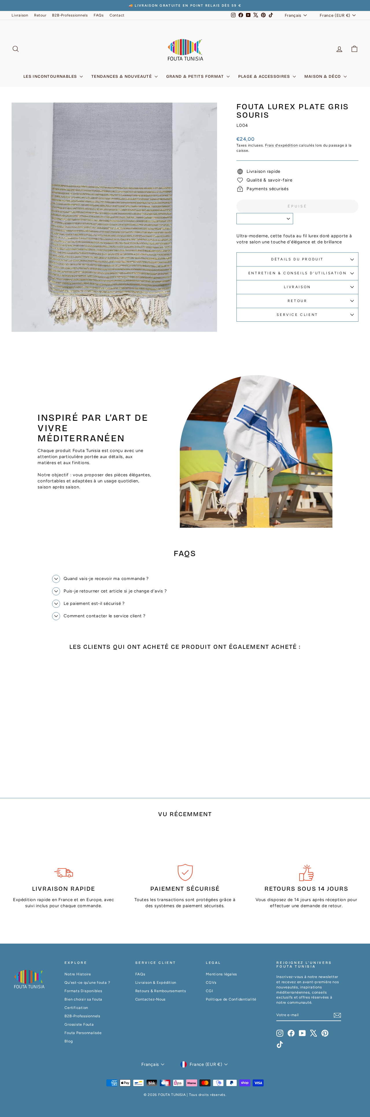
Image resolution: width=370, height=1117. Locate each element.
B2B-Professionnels (70, 15)
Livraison (20, 15)
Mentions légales (221, 974)
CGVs (211, 982)
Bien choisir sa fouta (83, 999)
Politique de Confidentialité (231, 999)
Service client (297, 315)
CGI (209, 991)
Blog (68, 1041)
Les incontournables (50, 76)
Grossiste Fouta (79, 1024)
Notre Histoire (77, 974)
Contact (117, 15)
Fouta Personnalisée (82, 1033)
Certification (76, 1007)
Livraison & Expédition (156, 982)
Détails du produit (297, 259)
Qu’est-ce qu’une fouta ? (87, 982)
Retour (40, 15)
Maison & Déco (323, 76)
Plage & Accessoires (264, 76)
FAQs (99, 15)
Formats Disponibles (83, 991)
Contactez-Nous (150, 999)
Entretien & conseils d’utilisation (297, 273)
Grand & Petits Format (195, 76)
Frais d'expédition (281, 145)
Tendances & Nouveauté (122, 76)
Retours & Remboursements (160, 991)
